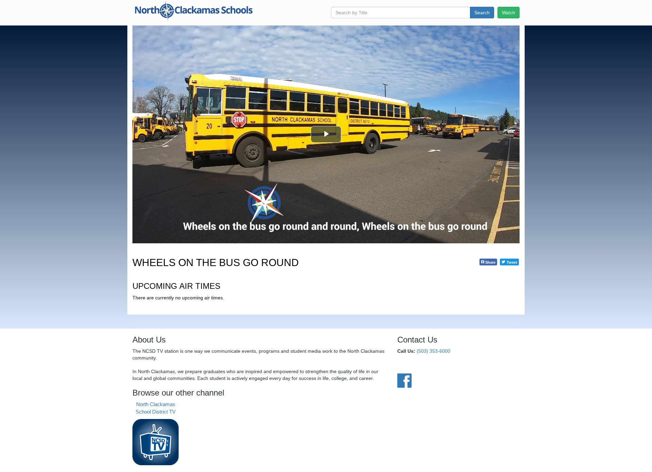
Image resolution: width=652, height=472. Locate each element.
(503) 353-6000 (433, 351)
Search (482, 12)
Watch (508, 12)
